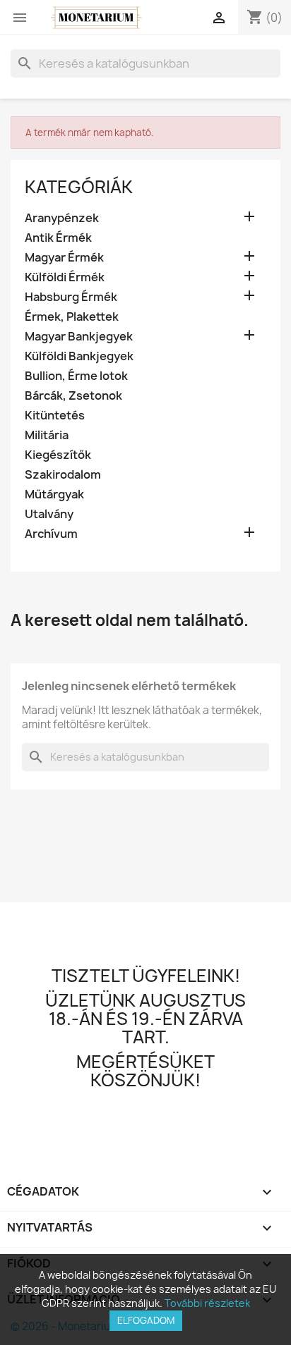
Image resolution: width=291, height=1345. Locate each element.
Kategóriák (79, 187)
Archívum (51, 534)
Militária (47, 435)
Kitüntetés (55, 415)
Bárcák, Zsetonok (73, 395)
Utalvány (49, 514)
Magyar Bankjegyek (79, 336)
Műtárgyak (54, 494)
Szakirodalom (63, 474)
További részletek (207, 1303)
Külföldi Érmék (65, 277)
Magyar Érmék (64, 257)
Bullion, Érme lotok (76, 376)
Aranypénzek (62, 218)
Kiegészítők (58, 455)
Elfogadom (145, 1320)
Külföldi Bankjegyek (79, 356)
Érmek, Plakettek (72, 316)
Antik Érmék (58, 238)
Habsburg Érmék (71, 297)
